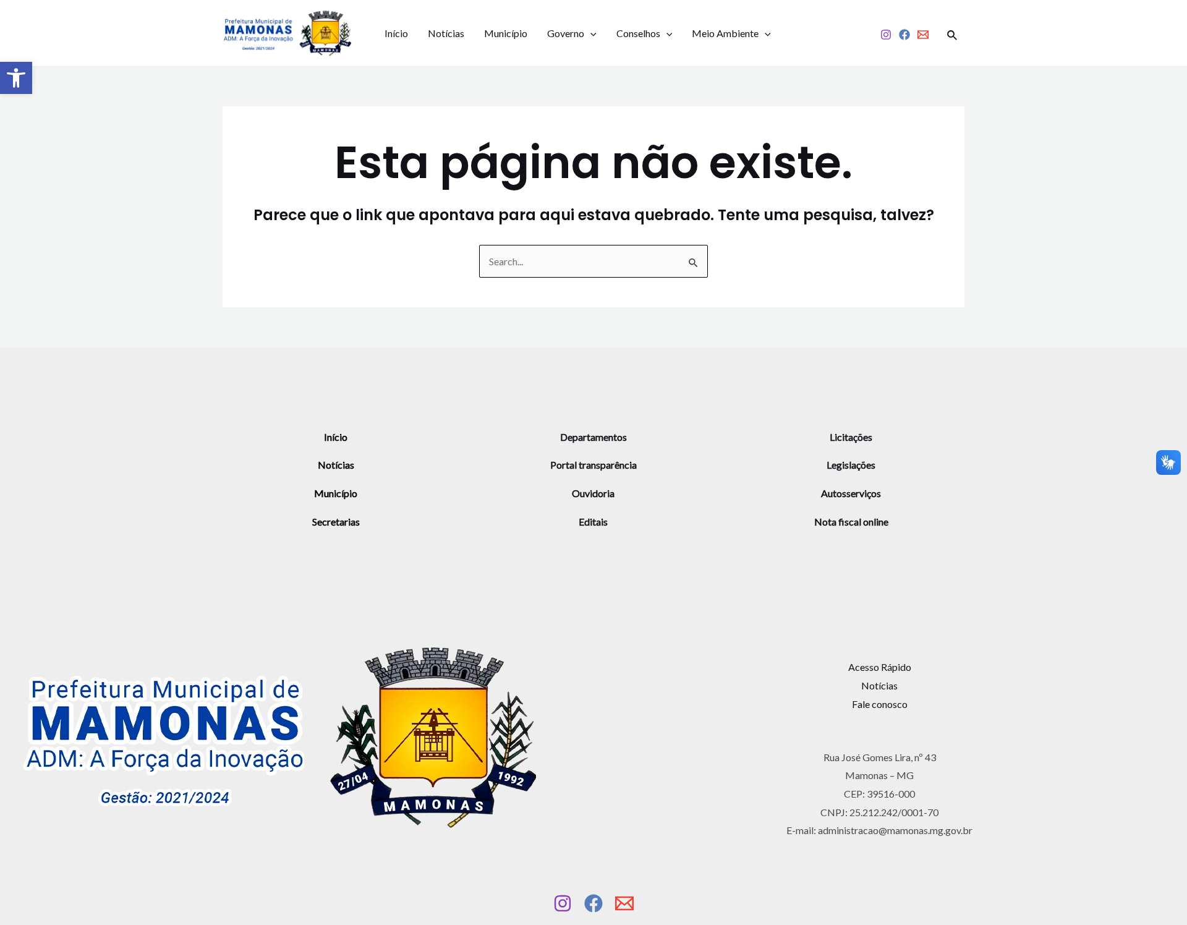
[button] (16, 78)
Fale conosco (880, 704)
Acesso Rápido (879, 667)
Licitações (851, 437)
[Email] (923, 34)
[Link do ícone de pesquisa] (952, 33)
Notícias (446, 33)
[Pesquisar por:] (593, 261)
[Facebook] (904, 34)
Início (396, 33)
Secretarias (336, 521)
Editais (593, 521)
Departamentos (593, 437)
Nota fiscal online (851, 521)
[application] (590, 33)
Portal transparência (593, 465)
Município (505, 33)
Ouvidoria (593, 493)
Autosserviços (851, 493)
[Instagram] (885, 34)
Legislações (851, 465)
